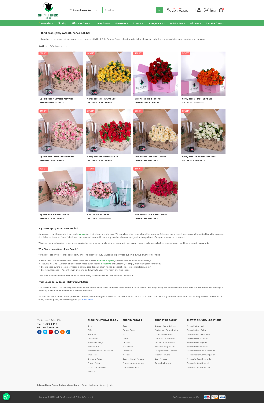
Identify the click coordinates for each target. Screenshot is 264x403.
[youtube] (56, 332)
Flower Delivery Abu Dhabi (198, 334)
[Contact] (169, 10)
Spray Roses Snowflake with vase (199, 156)
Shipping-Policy (95, 359)
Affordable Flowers (81, 23)
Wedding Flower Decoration (100, 350)
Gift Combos (176, 23)
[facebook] (39, 332)
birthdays (105, 263)
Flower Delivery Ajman (197, 342)
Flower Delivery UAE (195, 326)
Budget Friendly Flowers (133, 359)
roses (82, 234)
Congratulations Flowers (166, 350)
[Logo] (48, 10)
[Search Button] (159, 10)
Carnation (127, 350)
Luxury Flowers (103, 23)
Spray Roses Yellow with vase (102, 98)
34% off (185, 53)
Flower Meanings (95, 342)
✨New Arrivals (45, 23)
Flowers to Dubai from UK (198, 363)
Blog (90, 326)
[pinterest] (62, 332)
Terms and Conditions (98, 367)
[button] (220, 46)
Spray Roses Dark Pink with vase (151, 214)
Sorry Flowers (161, 359)
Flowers (137, 23)
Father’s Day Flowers (164, 334)
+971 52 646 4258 (48, 327)
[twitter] (45, 332)
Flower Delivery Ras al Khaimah (201, 350)
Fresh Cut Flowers (214, 23)
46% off (90, 169)
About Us (92, 334)
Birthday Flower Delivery (165, 326)
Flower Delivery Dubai (196, 330)
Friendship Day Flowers (165, 338)
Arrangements (155, 23)
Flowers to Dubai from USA (199, 367)
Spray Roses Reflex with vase (54, 214)
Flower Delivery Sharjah (197, 338)
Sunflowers (128, 346)
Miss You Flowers (162, 355)
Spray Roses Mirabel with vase (102, 156)
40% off (138, 53)
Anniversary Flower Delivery (167, 330)
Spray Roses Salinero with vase (150, 156)
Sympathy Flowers (163, 363)
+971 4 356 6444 (180, 11)
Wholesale (92, 355)
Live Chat (176, 8)
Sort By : (42, 46)
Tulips (125, 338)
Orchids (126, 342)
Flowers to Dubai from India (199, 359)
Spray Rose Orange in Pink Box (197, 98)
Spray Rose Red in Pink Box (148, 98)
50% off (185, 111)
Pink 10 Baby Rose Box (98, 214)
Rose (125, 326)
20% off (43, 53)
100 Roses (127, 355)
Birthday (62, 23)
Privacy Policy (94, 363)
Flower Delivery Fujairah (197, 346)
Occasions (120, 23)
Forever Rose (129, 330)
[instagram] (51, 332)
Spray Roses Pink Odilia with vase (56, 98)
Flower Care (93, 346)
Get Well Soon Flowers (165, 342)
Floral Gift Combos (131, 367)
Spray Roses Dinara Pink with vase (57, 156)
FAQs (90, 330)
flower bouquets (105, 260)
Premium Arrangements (133, 363)
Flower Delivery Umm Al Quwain (201, 355)
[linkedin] (68, 332)
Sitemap (91, 371)
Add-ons (194, 23)
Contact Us (93, 338)
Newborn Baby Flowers (165, 346)
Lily (124, 334)
